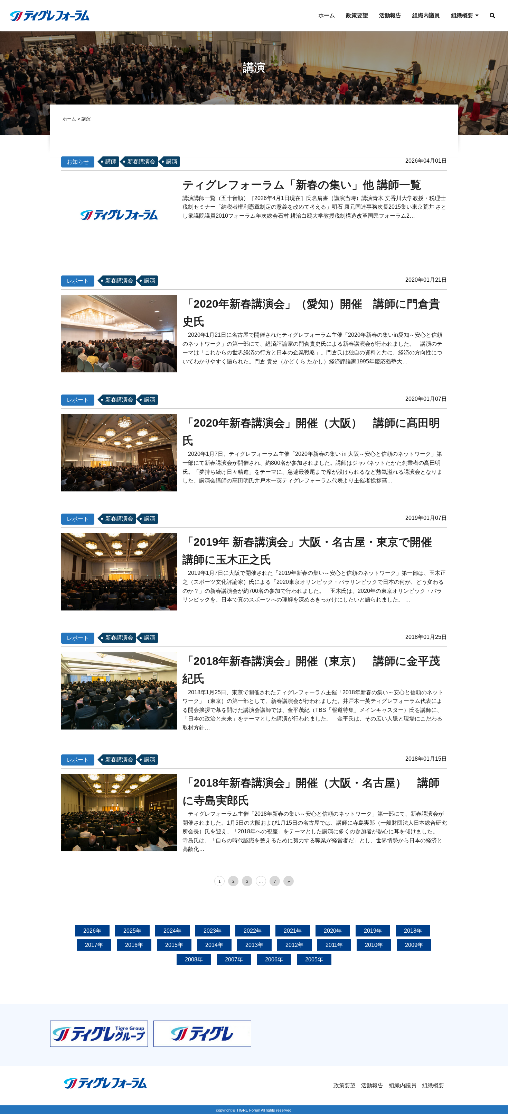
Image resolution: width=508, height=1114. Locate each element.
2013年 (254, 945)
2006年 (274, 959)
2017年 (94, 945)
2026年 (92, 931)
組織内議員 (426, 15)
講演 (171, 161)
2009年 (414, 945)
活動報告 (390, 15)
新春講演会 (141, 161)
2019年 (373, 931)
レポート (78, 281)
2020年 (333, 931)
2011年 (334, 945)
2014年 (214, 945)
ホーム (326, 15)
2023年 (213, 931)
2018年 (413, 931)
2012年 (294, 945)
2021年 (293, 931)
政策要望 (357, 15)
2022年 (253, 931)
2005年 (314, 959)
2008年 (194, 959)
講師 (110, 161)
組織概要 (462, 15)
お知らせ (78, 162)
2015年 (174, 945)
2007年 (234, 959)
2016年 (134, 945)
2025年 (132, 931)
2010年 (374, 945)
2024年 (172, 931)
